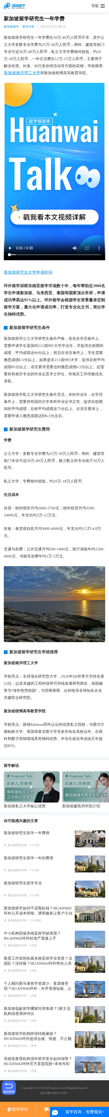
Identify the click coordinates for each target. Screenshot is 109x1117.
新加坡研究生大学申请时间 (28, 272)
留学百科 (28, 26)
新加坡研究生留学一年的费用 (28, 858)
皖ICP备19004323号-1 (54, 1092)
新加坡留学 (11, 26)
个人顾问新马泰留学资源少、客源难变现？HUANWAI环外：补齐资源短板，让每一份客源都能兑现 (37, 988)
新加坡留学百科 (17, 845)
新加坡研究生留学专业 (23, 883)
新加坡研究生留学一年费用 (26, 833)
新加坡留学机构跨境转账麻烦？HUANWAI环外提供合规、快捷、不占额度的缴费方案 (37, 1039)
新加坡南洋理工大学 (22, 73)
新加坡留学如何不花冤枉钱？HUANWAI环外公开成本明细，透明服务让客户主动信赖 (38, 913)
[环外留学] (15, 6)
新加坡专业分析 (17, 895)
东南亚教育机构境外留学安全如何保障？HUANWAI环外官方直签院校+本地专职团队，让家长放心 (38, 1064)
